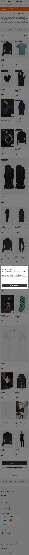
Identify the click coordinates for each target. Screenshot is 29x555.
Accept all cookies (14, 285)
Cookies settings (14, 281)
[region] (14, 277)
